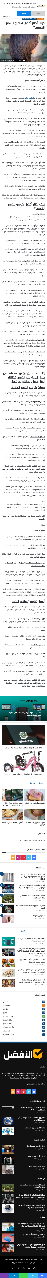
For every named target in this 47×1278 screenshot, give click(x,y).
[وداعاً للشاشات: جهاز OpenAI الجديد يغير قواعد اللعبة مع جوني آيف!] (8, 1208)
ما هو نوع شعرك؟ (39, 916)
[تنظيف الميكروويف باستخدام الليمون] (34, 814)
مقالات (5, 1009)
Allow (30, 12)
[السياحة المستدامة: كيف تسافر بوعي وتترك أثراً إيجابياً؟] (8, 898)
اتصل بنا (14, 1263)
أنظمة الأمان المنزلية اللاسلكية (35, 1128)
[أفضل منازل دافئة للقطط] (8, 1169)
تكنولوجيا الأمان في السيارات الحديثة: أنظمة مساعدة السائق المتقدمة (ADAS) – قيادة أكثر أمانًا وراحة (31, 951)
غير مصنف (6, 1031)
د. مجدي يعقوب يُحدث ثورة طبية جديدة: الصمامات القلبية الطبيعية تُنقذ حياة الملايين (31, 1226)
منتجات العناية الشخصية (29, 18)
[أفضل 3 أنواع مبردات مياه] (8, 1159)
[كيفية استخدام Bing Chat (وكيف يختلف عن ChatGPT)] (12, 795)
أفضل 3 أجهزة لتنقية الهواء (36, 1146)
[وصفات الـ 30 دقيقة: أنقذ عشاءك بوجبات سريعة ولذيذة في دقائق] (8, 963)
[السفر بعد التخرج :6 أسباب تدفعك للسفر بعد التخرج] (8, 909)
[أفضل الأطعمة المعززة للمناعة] (12, 814)
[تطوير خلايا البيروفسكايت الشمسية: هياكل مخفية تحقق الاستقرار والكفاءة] (8, 1248)
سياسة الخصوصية (23, 1263)
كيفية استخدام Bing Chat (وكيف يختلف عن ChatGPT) (13, 804)
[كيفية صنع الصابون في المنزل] (34, 795)
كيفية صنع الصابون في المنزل (35, 803)
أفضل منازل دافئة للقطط (37, 1166)
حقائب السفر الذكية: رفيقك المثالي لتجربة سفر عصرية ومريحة (25, 713)
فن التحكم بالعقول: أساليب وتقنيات (33, 1234)
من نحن (32, 1263)
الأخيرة (23, 931)
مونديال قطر (7, 1024)
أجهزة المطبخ (7, 1020)
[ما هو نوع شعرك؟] (8, 919)
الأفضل (38, 706)
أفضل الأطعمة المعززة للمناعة (12, 823)
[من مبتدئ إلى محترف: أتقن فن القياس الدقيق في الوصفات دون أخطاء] (8, 973)
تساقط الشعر (29, 98)
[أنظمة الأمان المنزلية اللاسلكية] (8, 1131)
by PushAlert (4, 15)
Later (40, 12)
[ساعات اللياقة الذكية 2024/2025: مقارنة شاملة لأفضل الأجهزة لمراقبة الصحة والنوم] (8, 1198)
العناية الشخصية (8, 1035)
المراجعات (40, 18)
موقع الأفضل (38, 1260)
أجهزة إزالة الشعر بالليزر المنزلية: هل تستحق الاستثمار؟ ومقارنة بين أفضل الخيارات (33, 876)
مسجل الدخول (32, 840)
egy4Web (8, 1260)
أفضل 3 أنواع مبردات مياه (36, 1156)
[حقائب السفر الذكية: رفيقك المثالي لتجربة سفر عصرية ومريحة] (8, 941)
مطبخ (5, 1013)
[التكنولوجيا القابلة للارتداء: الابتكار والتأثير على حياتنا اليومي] (8, 1121)
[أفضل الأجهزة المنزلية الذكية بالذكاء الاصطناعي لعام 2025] (8, 1110)
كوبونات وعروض (8, 1016)
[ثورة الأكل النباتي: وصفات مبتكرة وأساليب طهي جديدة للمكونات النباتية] (8, 983)
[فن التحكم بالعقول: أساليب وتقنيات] (8, 1237)
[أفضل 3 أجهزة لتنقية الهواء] (8, 1149)
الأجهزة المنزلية (8, 1027)
